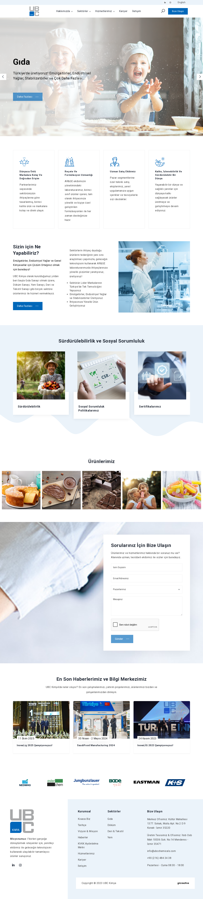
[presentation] (3, 77)
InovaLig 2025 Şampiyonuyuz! (34, 745)
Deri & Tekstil (116, 831)
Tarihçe (82, 825)
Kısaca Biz (84, 818)
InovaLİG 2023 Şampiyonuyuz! (155, 745)
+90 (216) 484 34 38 (159, 857)
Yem (110, 837)
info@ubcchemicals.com (161, 851)
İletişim (136, 11)
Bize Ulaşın (178, 11)
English (182, 2)
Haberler (83, 837)
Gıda (110, 818)
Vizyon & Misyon (88, 831)
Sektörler (83, 11)
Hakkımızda (63, 11)
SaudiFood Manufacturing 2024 (96, 745)
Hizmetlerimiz (104, 11)
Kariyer (123, 11)
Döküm (112, 825)
